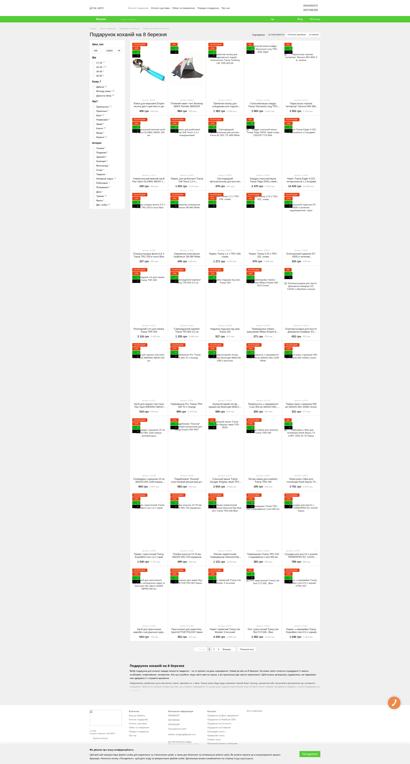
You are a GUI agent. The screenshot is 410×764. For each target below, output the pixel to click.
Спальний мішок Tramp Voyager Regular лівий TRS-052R (225, 482)
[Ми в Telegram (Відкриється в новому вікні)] (246, 8)
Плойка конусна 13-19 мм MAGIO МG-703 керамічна (186, 555)
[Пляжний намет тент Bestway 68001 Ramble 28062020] (187, 69)
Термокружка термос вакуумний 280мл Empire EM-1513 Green (263, 331)
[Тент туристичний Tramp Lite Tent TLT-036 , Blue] (263, 595)
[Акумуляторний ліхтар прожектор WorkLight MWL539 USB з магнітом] (225, 369)
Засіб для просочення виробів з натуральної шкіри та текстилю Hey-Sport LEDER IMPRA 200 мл (148, 633)
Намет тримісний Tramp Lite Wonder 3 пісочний (225, 630)
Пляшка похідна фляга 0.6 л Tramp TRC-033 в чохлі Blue (148, 255)
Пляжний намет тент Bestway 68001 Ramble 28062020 (187, 105)
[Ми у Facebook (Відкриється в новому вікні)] (234, 8)
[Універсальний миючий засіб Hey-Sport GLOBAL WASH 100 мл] (148, 144)
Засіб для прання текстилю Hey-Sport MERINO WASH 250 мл (149, 407)
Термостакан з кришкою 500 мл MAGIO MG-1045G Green (301, 405)
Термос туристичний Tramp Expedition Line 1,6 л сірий (149, 555)
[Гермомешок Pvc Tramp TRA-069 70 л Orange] (187, 369)
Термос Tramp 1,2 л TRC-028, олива (225, 255)
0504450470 (310, 5)
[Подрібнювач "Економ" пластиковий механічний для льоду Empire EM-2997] (187, 445)
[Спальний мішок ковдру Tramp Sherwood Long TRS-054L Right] (263, 69)
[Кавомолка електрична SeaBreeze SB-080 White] (187, 219)
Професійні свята (215, 735)
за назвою (314, 34)
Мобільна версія (100, 738)
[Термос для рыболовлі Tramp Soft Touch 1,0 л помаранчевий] (187, 144)
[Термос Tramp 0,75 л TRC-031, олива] (263, 219)
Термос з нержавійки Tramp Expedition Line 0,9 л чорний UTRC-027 (301, 632)
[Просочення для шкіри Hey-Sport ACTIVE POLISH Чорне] (187, 595)
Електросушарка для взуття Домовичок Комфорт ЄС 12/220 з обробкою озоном (301, 331)
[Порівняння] (281, 19)
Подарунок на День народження (222, 715)
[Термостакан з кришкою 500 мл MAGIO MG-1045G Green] (301, 369)
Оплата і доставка (160, 8)
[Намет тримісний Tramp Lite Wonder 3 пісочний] (225, 595)
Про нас (225, 8)
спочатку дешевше (296, 34)
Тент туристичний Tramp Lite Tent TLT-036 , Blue (263, 630)
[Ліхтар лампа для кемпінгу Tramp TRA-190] (263, 445)
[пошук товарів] (118, 19)
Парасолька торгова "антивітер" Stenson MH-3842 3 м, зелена (301, 106)
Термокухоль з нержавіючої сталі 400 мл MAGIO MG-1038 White (263, 407)
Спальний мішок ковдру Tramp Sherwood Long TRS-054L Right (263, 106)
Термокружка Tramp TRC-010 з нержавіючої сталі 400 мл (263, 555)
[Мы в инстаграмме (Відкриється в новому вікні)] (242, 8)
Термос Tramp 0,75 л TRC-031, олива (263, 255)
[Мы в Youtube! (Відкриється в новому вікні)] (238, 8)
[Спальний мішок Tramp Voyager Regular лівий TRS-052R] (225, 445)
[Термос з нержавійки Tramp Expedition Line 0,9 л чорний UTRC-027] (301, 595)
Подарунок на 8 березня (219, 727)
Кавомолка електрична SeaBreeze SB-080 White (186, 255)
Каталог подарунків (138, 8)
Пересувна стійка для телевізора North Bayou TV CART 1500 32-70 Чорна (301, 482)
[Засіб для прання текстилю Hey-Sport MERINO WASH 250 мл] (148, 369)
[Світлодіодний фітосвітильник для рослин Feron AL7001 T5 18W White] (225, 144)
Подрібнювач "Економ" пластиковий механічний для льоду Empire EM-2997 (187, 482)
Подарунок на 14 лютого (219, 723)
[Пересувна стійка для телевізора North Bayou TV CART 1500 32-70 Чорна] (301, 445)
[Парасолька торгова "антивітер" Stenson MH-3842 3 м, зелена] (301, 69)
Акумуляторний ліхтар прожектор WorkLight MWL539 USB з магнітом (225, 407)
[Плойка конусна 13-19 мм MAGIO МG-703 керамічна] (187, 520)
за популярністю (276, 34)
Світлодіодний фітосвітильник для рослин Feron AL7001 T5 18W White (225, 181)
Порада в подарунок (208, 8)
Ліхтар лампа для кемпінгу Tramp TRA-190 (263, 480)
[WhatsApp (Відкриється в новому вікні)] (257, 8)
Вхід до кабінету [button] (137, 715)
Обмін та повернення (183, 8)
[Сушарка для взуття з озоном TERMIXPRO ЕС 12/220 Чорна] (301, 520)
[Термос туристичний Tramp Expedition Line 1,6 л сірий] (148, 520)
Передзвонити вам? (177, 729)
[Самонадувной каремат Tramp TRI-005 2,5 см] (187, 294)
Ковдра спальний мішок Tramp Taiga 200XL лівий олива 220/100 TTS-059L (263, 181)
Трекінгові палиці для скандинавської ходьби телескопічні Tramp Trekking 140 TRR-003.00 (225, 107)
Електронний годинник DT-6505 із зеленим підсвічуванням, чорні (301, 256)
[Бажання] (288, 19)
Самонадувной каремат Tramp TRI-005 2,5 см (187, 330)
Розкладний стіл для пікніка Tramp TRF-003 (149, 330)
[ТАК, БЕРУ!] (106, 718)
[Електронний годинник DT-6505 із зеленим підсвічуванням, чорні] (301, 219)
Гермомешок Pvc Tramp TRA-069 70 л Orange (187, 405)
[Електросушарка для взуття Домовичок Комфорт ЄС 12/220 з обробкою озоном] (301, 294)
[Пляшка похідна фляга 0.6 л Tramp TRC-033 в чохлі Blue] (148, 219)
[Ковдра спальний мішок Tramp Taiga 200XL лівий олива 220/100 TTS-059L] (263, 144)
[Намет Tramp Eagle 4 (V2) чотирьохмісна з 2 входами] (301, 144)
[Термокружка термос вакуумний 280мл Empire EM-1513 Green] (263, 294)
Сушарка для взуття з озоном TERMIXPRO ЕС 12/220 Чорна (301, 557)
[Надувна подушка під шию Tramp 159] (225, 294)
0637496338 (310, 10)
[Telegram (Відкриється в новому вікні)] (253, 8)
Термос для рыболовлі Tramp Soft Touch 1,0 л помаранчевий (187, 181)
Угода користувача (243, 758)
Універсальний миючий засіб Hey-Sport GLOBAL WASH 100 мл (148, 181)
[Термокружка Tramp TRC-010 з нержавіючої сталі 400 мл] (263, 520)
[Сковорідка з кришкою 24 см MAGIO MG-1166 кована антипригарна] (148, 445)
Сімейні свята (214, 739)
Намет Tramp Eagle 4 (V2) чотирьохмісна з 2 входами (301, 180)
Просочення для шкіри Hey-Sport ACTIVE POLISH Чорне (187, 630)
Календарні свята (216, 731)
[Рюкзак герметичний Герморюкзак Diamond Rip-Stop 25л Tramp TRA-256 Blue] (225, 520)
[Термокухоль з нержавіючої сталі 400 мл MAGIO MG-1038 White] (263, 369)
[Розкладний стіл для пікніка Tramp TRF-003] (148, 294)
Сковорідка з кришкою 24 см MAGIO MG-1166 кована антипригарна (148, 482)
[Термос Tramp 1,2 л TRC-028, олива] (225, 219)
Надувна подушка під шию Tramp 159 (225, 330)
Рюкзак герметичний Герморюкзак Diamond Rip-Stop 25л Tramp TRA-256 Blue (225, 557)
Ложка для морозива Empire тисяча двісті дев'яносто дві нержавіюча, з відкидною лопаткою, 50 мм (148, 107)
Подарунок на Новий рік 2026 (221, 719)
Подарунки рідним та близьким (222, 743)
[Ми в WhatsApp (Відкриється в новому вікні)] (250, 8)
